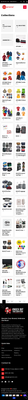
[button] (21, 1)
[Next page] (24, 301)
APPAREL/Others (21, 100)
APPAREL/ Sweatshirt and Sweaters (7, 64)
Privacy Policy (17, 355)
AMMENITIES (6, 40)
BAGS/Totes (19, 230)
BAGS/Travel (6, 251)
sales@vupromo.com (11, 377)
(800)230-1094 (5, 1)
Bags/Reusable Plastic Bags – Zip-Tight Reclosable (6, 233)
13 (20, 301)
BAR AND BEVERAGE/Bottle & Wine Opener (20, 293)
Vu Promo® (9, 391)
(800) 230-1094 (9, 373)
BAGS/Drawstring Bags (20, 174)
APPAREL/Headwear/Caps (6, 83)
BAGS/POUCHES (7, 209)
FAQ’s (2, 352)
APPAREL (18, 46)
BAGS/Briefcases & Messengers (21, 154)
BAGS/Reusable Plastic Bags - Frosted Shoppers (20, 211)
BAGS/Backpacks (6, 154)
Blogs (2, 348)
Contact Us (17, 350)
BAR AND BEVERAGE (5, 271)
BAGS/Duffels (6, 191)
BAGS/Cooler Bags (6, 174)
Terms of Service (5, 355)
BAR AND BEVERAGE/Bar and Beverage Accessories (6, 293)
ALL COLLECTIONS (7, 25)
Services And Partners (6, 350)
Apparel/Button (20, 63)
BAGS (17, 136)
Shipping (16, 352)
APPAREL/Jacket (20, 83)
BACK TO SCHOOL (5, 136)
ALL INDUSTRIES (20, 25)
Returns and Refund (6, 357)
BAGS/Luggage (20, 191)
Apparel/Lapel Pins (6, 101)
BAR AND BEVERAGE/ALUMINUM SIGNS (21, 272)
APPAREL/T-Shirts (19, 119)
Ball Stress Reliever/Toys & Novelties (21, 253)
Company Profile (18, 348)
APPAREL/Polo (6, 118)
